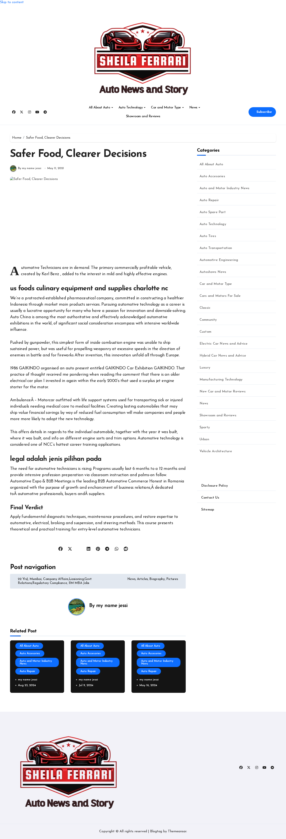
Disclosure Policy (214, 485)
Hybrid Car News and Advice (223, 355)
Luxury (205, 367)
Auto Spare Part (213, 212)
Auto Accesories (30, 653)
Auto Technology (131, 107)
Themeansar (177, 831)
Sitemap (207, 509)
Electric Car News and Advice (224, 343)
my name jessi (112, 605)
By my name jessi (29, 168)
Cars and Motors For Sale (220, 296)
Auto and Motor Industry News (36, 662)
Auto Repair (27, 671)
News (193, 107)
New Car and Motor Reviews (223, 391)
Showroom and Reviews (143, 116)
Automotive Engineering (219, 260)
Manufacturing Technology (221, 379)
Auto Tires (208, 236)
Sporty (205, 427)
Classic (205, 308)
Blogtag (156, 831)
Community (208, 320)
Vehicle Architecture (216, 451)
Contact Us (210, 497)
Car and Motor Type (166, 107)
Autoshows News (213, 272)
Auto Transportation (216, 248)
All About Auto (99, 107)
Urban (204, 439)
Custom (205, 332)
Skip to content (12, 2)
